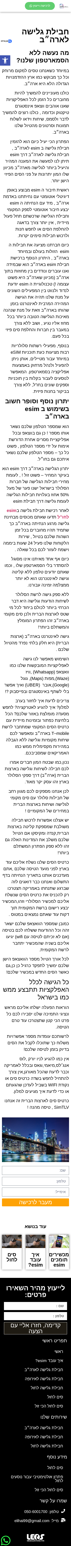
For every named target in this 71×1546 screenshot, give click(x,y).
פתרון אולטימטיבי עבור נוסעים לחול (37, 1478)
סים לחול (55, 1397)
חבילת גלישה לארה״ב (43, 1369)
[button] (5, 60)
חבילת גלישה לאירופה (44, 1378)
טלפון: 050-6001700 (41, 1511)
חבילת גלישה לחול (47, 1388)
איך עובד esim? (49, 1360)
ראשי (58, 1351)
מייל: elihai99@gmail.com (36, 1521)
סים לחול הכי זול (49, 1406)
